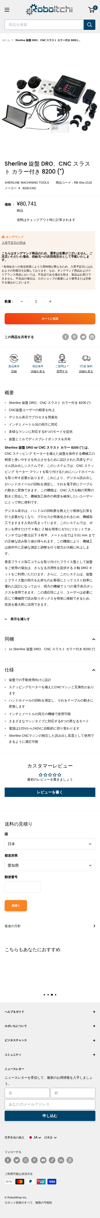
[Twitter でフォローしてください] (16, 1160)
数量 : (9, 301)
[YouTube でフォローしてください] (43, 1160)
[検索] (89, 25)
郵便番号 (11, 877)
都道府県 (11, 855)
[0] (91, 10)
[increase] (50, 301)
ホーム (6, 40)
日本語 (49, 1137)
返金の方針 (13, 926)
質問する (62, 371)
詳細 (14, 371)
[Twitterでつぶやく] (83, 337)
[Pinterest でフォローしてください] (34, 1160)
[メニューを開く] (7, 10)
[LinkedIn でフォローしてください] (61, 1160)
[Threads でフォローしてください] (70, 1160)
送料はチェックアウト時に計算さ (41, 220)
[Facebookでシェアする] (65, 337)
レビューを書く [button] (50, 792)
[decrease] (22, 301)
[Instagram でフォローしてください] (25, 1160)
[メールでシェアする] (92, 337)
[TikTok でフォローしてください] (52, 1160)
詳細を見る (38, 371)
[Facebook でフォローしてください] (8, 1160)
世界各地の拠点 (14, 1137)
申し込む (50, 1116)
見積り (16, 905)
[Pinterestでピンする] (74, 337)
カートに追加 (50, 318)
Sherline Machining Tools (27, 182)
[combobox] (44, 25)
